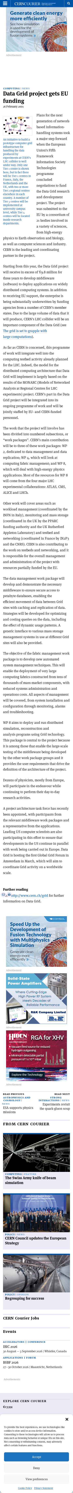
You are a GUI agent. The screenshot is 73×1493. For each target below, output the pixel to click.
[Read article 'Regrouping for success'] (36, 1274)
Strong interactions (50, 1099)
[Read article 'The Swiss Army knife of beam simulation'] (36, 1153)
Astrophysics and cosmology (16, 1099)
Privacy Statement (43, 1488)
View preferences (37, 1479)
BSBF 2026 (10, 1362)
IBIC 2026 (10, 1346)
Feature (30, 1174)
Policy (10, 1234)
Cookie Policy (25, 1488)
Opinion (23, 1295)
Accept (36, 1457)
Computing (11, 88)
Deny (36, 1468)
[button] (67, 1419)
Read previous (13, 1094)
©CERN (7, 1407)
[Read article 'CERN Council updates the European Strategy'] (36, 1213)
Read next (62, 1094)
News (26, 88)
